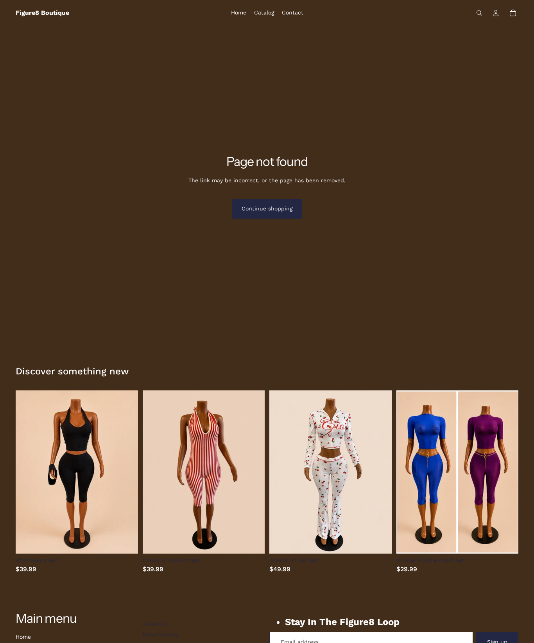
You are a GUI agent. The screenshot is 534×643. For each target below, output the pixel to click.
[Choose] (126, 541)
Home (23, 637)
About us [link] (155, 623)
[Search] (479, 12)
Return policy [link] (161, 634)
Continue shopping (267, 208)
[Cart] (512, 12)
